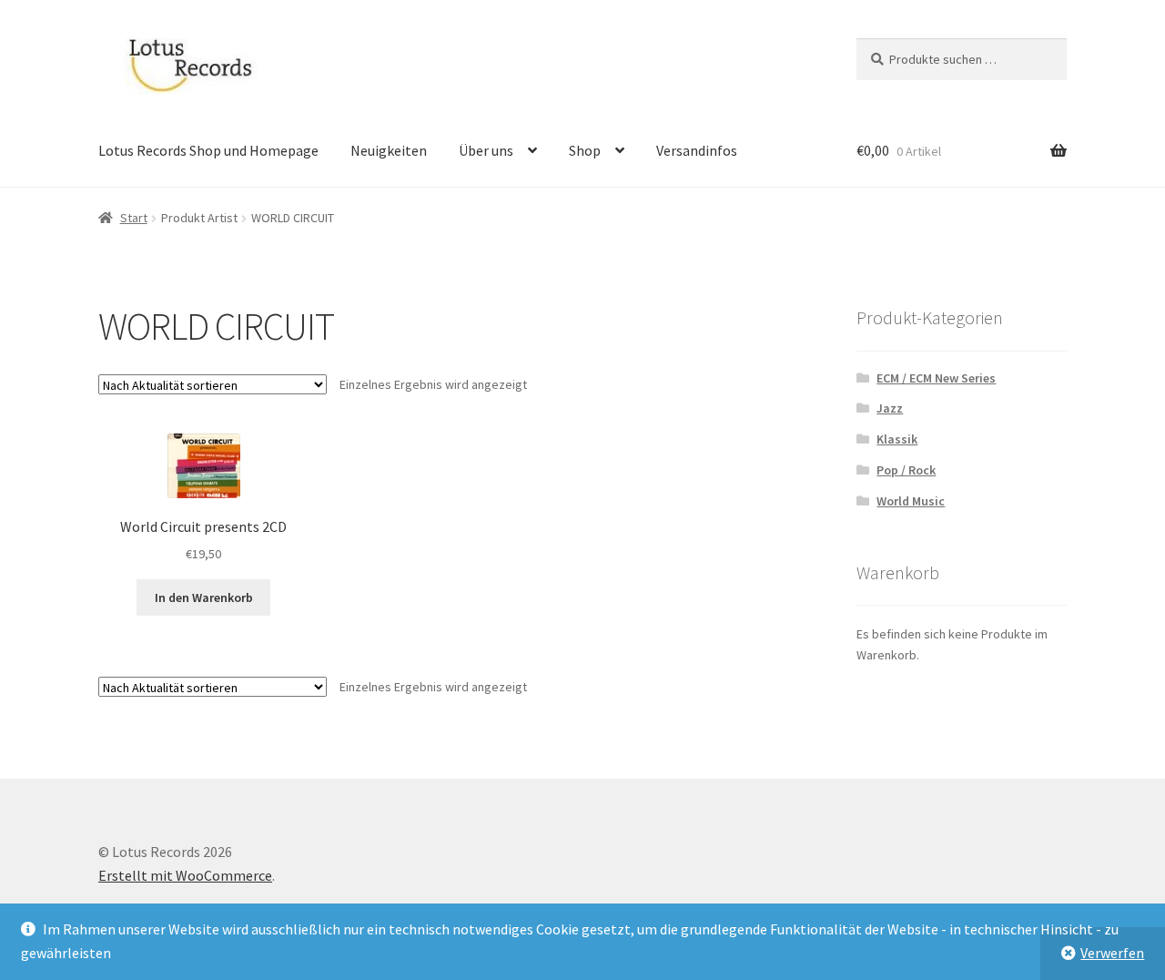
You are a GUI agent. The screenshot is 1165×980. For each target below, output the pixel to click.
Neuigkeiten (388, 150)
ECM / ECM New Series (936, 378)
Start (133, 217)
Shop (585, 150)
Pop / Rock (906, 470)
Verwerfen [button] (1112, 953)
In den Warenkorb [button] (204, 597)
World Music (910, 501)
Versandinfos (696, 150)
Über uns (486, 150)
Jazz (889, 408)
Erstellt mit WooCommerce (185, 875)
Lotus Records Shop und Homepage (208, 150)
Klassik (896, 439)
